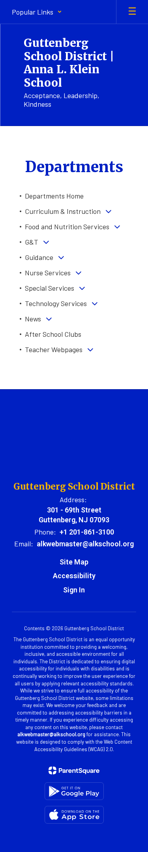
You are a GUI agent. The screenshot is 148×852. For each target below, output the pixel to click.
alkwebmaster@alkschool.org (85, 544)
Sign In (74, 590)
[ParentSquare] (74, 770)
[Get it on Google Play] (74, 791)
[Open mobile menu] (132, 12)
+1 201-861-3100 (87, 532)
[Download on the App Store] (74, 815)
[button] (37, 12)
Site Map (74, 562)
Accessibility (74, 576)
